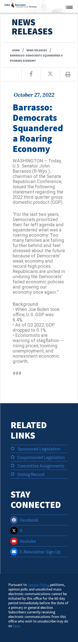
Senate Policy (38, 584)
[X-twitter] (14, 530)
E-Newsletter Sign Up (40, 552)
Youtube (28, 541)
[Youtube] (14, 541)
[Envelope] (14, 551)
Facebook (29, 520)
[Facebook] (14, 520)
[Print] (68, 74)
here (16, 625)
